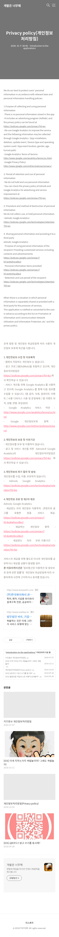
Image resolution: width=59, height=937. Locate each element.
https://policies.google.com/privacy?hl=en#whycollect (22, 259)
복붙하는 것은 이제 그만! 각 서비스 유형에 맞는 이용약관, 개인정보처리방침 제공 (20, 622)
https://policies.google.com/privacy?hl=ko (27, 375)
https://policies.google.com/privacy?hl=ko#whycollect (24, 520)
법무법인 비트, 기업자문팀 (19, 617)
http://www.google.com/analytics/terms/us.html (28, 158)
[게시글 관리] (19, 640)
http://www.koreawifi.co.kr (20, 590)
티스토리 (29, 922)
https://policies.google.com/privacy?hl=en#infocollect (22, 271)
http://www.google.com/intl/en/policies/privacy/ (28, 166)
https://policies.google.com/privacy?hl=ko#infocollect (24, 533)
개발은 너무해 (12, 5)
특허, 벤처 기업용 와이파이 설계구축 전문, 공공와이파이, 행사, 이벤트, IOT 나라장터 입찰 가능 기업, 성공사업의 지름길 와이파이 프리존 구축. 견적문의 (20, 600)
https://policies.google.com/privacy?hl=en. (25, 198)
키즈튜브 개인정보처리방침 (15, 657)
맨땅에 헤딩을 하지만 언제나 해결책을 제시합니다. (23, 870)
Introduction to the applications (20, 652)
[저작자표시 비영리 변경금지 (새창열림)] (39, 640)
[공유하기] (15, 640)
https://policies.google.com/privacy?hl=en (25, 126)
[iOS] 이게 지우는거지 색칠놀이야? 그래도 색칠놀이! (23, 662)
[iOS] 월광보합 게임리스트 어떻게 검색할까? (22, 676)
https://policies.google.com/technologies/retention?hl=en (29, 224)
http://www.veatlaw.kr (18, 612)
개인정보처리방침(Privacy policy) (18, 669)
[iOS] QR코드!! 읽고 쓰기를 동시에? (19, 673)
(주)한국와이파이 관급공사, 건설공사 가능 (19, 594)
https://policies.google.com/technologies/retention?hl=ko (29, 488)
